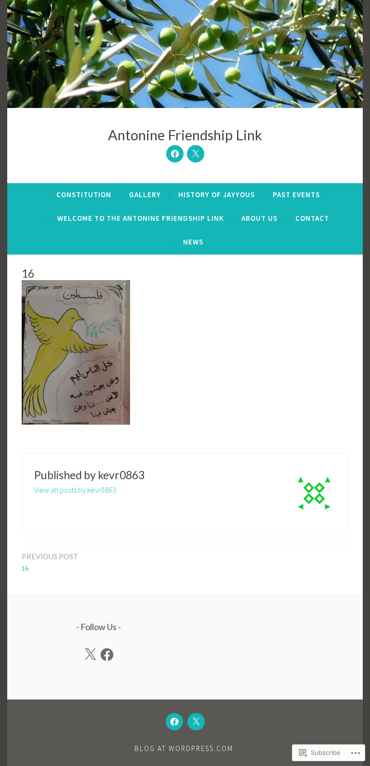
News (193, 241)
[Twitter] (195, 154)
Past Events (296, 194)
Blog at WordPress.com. (185, 748)
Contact (312, 218)
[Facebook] (175, 154)
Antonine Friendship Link (185, 134)
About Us (259, 218)
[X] (90, 654)
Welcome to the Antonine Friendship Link (140, 218)
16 (50, 562)
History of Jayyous (216, 194)
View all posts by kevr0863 (75, 490)
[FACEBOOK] (174, 721)
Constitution (83, 194)
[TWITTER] (196, 721)
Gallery (145, 194)
